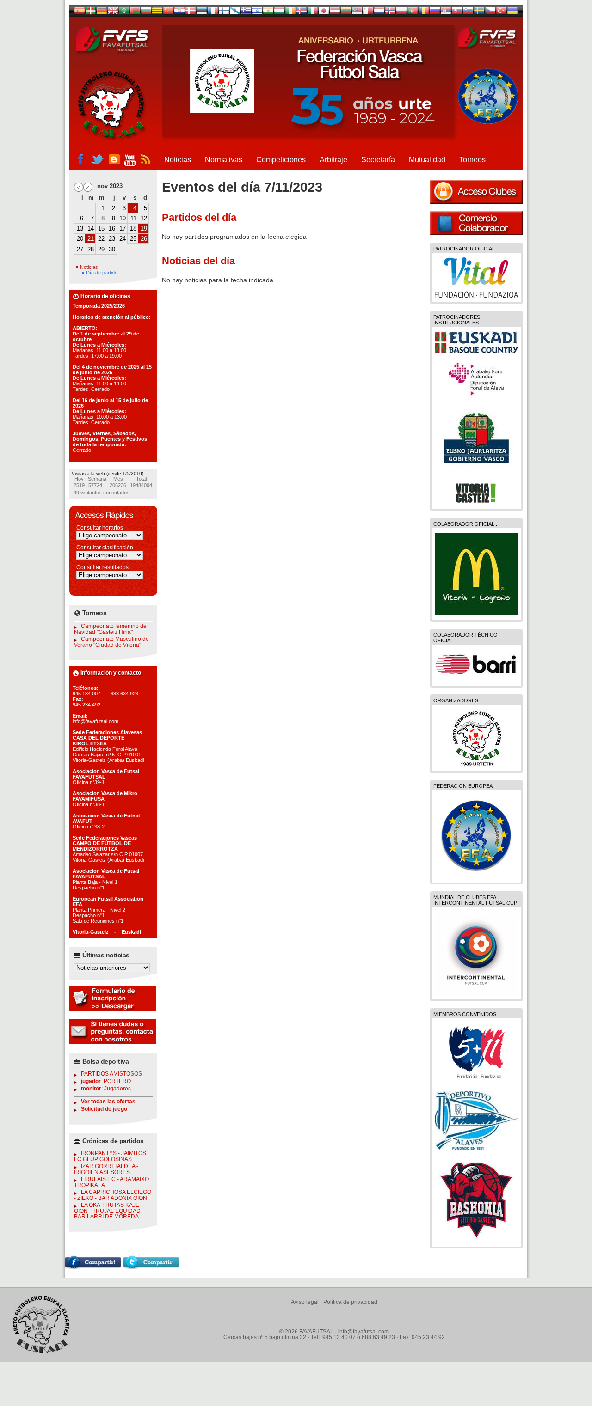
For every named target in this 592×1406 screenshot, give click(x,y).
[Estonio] (202, 12)
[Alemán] (102, 12)
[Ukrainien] (512, 12)
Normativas (223, 160)
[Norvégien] (390, 12)
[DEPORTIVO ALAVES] (476, 1147)
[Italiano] (313, 12)
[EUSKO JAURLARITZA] (476, 470)
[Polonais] (401, 12)
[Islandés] (301, 12)
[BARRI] (476, 678)
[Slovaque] (457, 12)
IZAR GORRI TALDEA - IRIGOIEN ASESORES (106, 1169)
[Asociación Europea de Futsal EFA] (476, 875)
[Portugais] (412, 12)
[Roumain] (424, 12)
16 (112, 228)
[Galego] (235, 12)
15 (101, 228)
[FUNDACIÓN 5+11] (476, 1079)
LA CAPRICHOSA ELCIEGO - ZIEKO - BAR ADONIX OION (112, 1195)
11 (133, 218)
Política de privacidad (350, 1302)
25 (133, 238)
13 (80, 228)
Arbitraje (333, 160)
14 (90, 228)
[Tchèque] (490, 12)
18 (133, 228)
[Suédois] (479, 12)
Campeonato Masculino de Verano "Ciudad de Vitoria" (111, 642)
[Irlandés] (290, 12)
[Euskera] (91, 12)
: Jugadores (106, 1088)
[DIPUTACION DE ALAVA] (476, 393)
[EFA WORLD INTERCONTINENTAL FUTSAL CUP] (476, 992)
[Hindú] (268, 12)
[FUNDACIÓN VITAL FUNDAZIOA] (476, 295)
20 (80, 238)
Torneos (472, 160)
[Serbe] (446, 12)
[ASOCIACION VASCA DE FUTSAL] (476, 764)
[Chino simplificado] (168, 12)
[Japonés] (324, 12)
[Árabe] (124, 12)
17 (122, 228)
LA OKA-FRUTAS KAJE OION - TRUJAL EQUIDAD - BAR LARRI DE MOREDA (109, 1210)
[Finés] (224, 12)
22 (101, 238)
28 (90, 249)
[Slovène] (468, 12)
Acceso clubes (476, 192)
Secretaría (378, 160)
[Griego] (246, 12)
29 (101, 249)
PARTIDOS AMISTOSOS (111, 1074)
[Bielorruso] (135, 12)
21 (90, 238)
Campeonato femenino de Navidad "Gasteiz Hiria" (110, 629)
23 (112, 238)
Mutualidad (427, 160)
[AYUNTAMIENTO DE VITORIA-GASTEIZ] (476, 502)
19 (144, 228)
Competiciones (281, 160)
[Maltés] (357, 12)
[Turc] (501, 12)
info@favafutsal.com (363, 1331)
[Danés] (190, 12)
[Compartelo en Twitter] (151, 1267)
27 (80, 249)
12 (144, 218)
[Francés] (213, 12)
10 (122, 218)
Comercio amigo (476, 223)
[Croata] (179, 12)
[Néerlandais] (379, 12)
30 (112, 249)
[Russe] (435, 12)
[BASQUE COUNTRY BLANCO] (476, 351)
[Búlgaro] (146, 12)
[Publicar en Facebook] (93, 1267)
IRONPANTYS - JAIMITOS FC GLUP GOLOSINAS (110, 1156)
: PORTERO (106, 1081)
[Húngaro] (279, 12)
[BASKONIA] (476, 1239)
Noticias (177, 160)
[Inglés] (113, 12)
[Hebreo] (257, 12)
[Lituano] (346, 12)
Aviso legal (305, 1302)
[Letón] (335, 12)
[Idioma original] (79, 12)
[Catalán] (157, 12)
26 (144, 238)
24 (122, 238)
